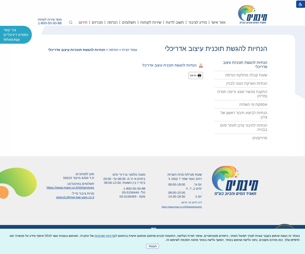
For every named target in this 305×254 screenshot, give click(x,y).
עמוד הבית (129, 50)
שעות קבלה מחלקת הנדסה (246, 75)
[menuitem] (218, 22)
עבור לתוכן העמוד (153, 3)
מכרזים (97, 22)
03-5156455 (127, 196)
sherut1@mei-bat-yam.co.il (75, 197)
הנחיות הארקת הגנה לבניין (246, 83)
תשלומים (129, 22)
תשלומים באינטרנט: (80, 184)
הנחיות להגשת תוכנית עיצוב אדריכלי (216, 48)
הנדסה (112, 22)
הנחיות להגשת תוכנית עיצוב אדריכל (170, 65)
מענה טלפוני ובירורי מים (129, 174)
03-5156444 (130, 192)
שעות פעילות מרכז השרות (185, 174)
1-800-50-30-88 (50, 23)
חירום (83, 22)
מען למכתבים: (84, 174)
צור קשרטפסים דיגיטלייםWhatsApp (16, 34)
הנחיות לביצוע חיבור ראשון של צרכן (244, 115)
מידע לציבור (197, 22)
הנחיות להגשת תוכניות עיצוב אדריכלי (76, 50)
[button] (70, 22)
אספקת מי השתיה (253, 104)
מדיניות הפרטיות (105, 236)
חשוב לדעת (175, 22)
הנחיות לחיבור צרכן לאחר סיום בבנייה (243, 127)
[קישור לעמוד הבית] (252, 14)
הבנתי (152, 246)
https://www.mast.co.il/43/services (70, 187)
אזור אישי (218, 22)
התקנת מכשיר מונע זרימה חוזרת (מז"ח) (242, 94)
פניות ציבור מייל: (82, 193)
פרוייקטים (259, 138)
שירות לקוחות (150, 22)
